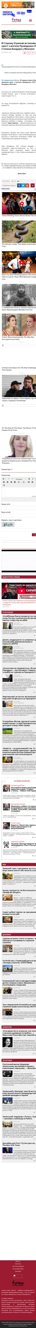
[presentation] (4, 479)
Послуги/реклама (18, 1269)
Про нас (18, 1261)
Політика (7, 1060)
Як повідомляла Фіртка (10, 80)
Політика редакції (18, 1266)
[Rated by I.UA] (18, 1276)
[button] (4, 479)
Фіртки (14, 96)
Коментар (6, 475)
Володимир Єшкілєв (18, 804)
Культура (7, 1027)
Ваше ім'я (6, 504)
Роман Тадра (15, 823)
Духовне (6, 934)
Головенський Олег (18, 785)
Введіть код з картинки (12, 520)
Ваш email (6, 512)
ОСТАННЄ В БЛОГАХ (22, 781)
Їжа (4, 864)
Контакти (18, 1264)
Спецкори (18, 1271)
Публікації (7, 612)
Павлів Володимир (17, 842)
